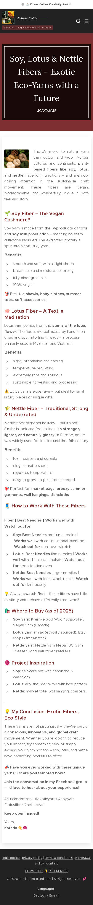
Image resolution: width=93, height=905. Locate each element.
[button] (78, 21)
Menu (86, 21)
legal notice (11, 858)
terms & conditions (59, 858)
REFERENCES (58, 871)
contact (52, 863)
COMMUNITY (34, 871)
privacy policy (32, 858)
